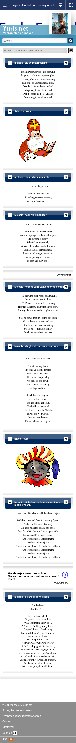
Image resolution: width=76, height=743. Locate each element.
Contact (6, 721)
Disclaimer (8, 727)
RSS (5, 739)
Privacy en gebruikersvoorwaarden (21, 716)
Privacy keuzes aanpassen (17, 710)
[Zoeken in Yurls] (70, 40)
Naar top (7, 733)
